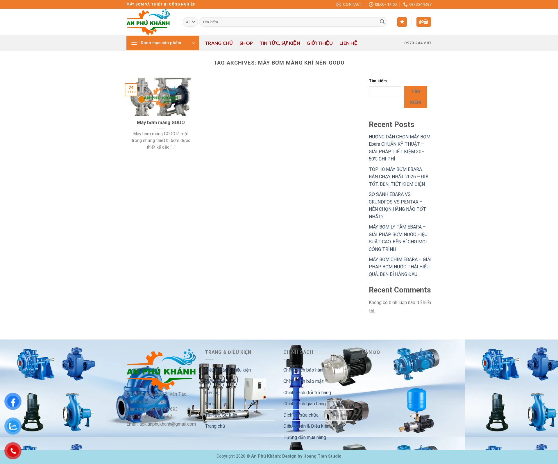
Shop (246, 43)
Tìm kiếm (378, 80)
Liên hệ (348, 43)
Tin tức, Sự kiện (280, 43)
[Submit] (382, 22)
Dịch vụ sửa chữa (301, 415)
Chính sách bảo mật (303, 381)
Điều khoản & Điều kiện (228, 370)
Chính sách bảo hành (304, 370)
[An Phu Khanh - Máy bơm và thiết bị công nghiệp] (150, 22)
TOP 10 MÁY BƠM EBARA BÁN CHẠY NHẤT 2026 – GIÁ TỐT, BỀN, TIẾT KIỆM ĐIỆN (398, 177)
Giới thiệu (320, 43)
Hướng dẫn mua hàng (304, 437)
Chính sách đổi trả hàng (307, 392)
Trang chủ (219, 43)
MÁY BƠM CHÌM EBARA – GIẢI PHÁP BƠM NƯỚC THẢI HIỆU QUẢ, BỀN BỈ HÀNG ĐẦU (400, 267)
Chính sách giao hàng (304, 403)
